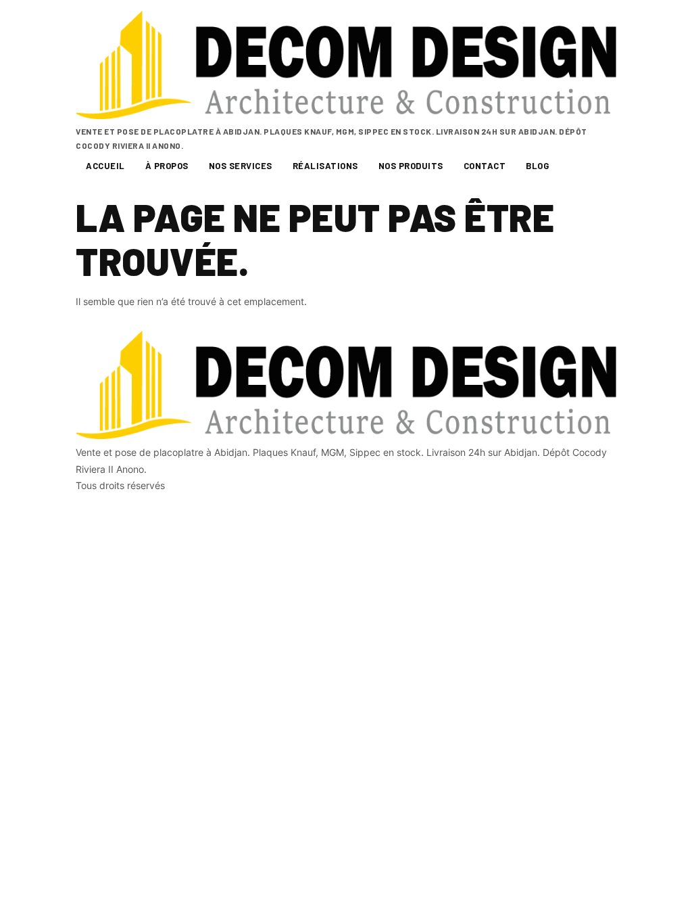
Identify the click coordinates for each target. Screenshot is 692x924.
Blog (537, 165)
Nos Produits (410, 165)
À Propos (167, 165)
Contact (485, 165)
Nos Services (240, 165)
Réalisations (325, 165)
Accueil (105, 165)
